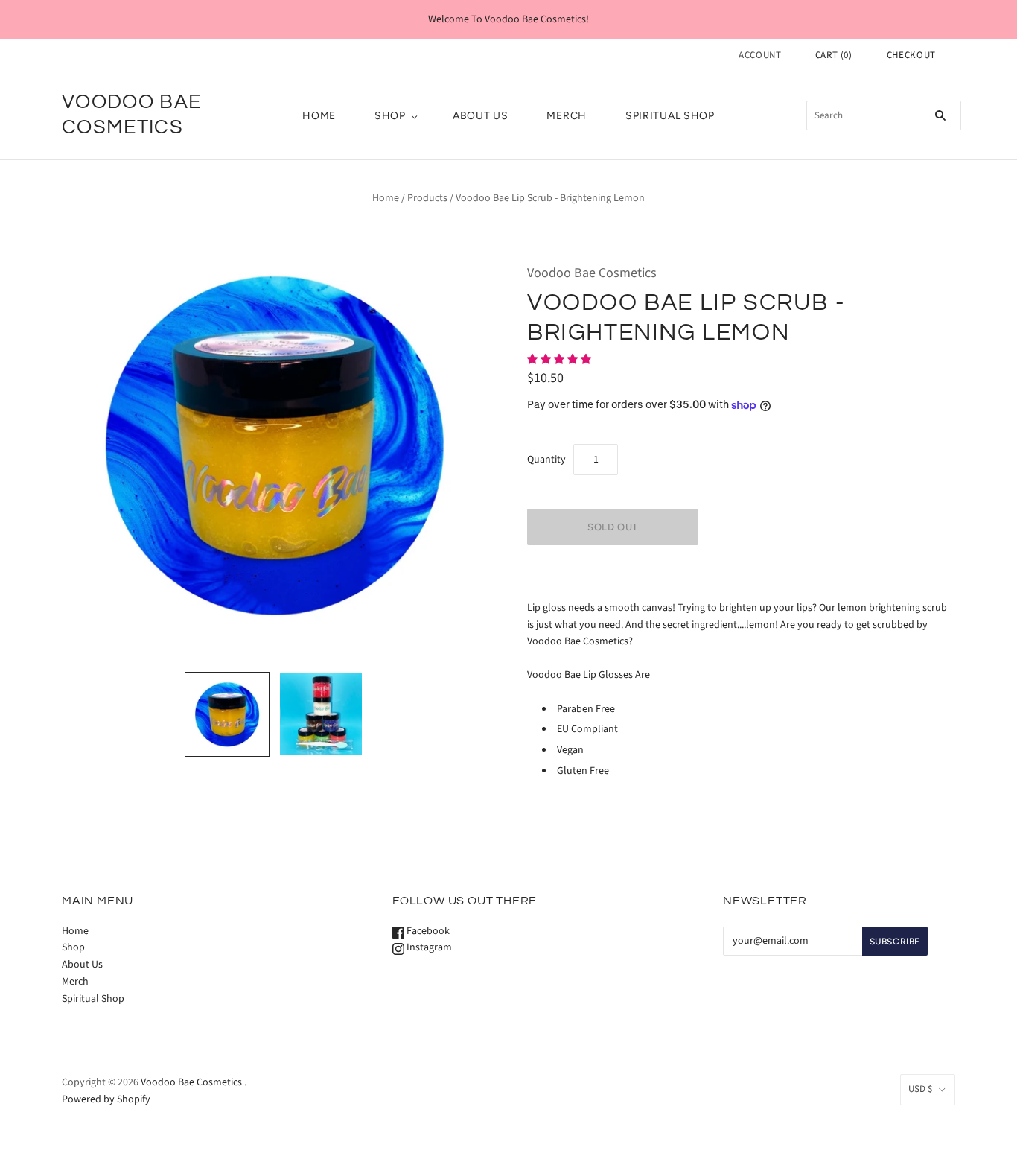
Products (427, 198)
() (833, 55)
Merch (566, 115)
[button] (560, 359)
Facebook (427, 931)
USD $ (920, 1089)
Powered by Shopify (106, 1099)
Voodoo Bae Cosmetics (592, 273)
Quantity (546, 459)
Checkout (911, 55)
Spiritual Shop (670, 115)
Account (760, 55)
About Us (480, 115)
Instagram (428, 947)
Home (319, 115)
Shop (390, 115)
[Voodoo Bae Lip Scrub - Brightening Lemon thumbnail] (227, 714)
